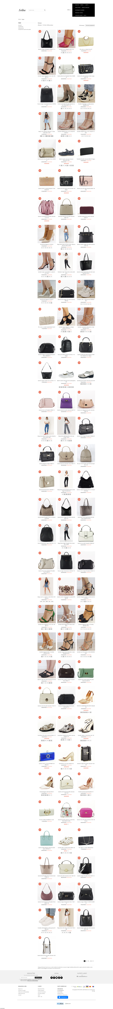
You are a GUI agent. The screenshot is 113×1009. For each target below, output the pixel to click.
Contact (19, 995)
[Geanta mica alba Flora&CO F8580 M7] (86, 533)
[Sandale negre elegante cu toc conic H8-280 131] (47, 65)
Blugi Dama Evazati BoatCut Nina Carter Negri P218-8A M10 (66, 490)
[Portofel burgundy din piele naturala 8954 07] (86, 206)
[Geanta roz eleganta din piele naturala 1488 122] (86, 399)
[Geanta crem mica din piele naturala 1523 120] (66, 781)
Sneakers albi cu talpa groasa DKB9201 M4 (85, 300)
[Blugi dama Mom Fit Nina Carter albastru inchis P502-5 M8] (47, 426)
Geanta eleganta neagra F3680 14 (46, 463)
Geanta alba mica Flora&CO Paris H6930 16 (66, 76)
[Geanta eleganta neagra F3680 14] (47, 453)
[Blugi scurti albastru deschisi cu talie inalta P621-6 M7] (47, 121)
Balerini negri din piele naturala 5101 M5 (47, 679)
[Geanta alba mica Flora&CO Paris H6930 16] (66, 65)
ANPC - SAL (40, 996)
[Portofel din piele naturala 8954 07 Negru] (86, 148)
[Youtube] (56, 978)
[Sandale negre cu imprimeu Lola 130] (86, 725)
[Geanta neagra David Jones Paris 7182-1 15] (66, 891)
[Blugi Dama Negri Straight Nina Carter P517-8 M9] (66, 533)
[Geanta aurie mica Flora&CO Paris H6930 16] (47, 148)
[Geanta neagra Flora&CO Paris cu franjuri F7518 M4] (86, 479)
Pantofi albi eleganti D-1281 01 (46, 299)
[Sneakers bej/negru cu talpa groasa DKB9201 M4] (86, 93)
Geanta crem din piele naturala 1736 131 (47, 705)
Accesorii (20, 25)
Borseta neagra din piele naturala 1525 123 (85, 764)
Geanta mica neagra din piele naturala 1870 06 (66, 300)
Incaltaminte (20, 26)
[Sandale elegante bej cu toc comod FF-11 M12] (86, 121)
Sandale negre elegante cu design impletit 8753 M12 (66, 327)
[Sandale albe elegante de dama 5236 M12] (66, 614)
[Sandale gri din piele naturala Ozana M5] (86, 370)
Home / (20, 19)
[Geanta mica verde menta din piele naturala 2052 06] (86, 669)
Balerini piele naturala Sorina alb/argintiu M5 (66, 381)
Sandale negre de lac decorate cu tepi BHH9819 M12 (66, 652)
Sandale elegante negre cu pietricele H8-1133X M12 (86, 597)
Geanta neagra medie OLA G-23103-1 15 (46, 380)
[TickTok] (59, 978)
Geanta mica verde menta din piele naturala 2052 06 (86, 680)
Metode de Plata (41, 988)
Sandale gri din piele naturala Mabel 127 (47, 735)
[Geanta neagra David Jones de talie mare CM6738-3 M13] (86, 261)
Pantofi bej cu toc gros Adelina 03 (66, 763)
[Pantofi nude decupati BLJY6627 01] (86, 781)
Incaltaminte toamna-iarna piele (24, 29)
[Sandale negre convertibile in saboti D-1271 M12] (47, 261)
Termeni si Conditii (21, 990)
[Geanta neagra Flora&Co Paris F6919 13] (86, 865)
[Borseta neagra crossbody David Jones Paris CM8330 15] (47, 344)
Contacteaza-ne (64, 997)
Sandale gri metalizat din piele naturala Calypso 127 (66, 736)
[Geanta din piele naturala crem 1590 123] (66, 865)
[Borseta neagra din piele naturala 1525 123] (86, 753)
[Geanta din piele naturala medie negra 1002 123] (86, 65)
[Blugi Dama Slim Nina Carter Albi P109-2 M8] (66, 917)
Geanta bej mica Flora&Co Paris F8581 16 (66, 463)
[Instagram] (61, 978)
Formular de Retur (41, 993)
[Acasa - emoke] (22, 10)
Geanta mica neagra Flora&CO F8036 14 (86, 570)
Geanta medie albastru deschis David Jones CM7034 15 (46, 848)
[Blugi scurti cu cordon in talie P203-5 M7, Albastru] (47, 586)
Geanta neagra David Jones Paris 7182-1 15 (66, 902)
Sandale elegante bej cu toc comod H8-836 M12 (66, 132)
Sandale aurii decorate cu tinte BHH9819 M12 (86, 652)
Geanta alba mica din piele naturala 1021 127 (47, 956)
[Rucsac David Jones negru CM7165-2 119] (47, 533)
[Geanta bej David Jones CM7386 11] (47, 479)
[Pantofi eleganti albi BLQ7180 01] (47, 781)
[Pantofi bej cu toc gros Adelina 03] (66, 753)
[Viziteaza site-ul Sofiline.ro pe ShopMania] (60, 1004)
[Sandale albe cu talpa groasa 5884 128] (66, 837)
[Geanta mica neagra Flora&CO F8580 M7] (86, 426)
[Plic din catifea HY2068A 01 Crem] (47, 809)
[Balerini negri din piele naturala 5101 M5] (47, 669)
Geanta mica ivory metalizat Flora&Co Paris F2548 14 (47, 571)
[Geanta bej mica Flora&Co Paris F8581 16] (66, 453)
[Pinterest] (54, 978)
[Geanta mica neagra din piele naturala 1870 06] (66, 289)
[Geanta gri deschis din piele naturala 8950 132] (66, 206)
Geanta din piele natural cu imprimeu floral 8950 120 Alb (66, 820)
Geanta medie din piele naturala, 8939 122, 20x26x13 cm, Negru (85, 355)
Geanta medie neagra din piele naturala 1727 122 (86, 245)
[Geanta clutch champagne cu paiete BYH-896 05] (66, 586)
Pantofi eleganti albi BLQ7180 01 (47, 791)
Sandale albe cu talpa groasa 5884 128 (66, 847)
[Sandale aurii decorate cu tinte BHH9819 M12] (86, 641)
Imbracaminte (21, 28)
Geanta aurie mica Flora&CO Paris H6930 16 (47, 159)
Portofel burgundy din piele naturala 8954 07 (86, 217)
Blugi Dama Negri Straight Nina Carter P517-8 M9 (66, 544)
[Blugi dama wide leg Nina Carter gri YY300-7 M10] (66, 426)
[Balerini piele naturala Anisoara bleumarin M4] (66, 148)
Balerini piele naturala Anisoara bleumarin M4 (66, 159)
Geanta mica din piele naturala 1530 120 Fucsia (86, 820)
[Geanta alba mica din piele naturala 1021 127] (47, 945)
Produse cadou (79, 12)
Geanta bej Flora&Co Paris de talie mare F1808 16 (46, 876)
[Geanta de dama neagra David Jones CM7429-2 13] (66, 695)
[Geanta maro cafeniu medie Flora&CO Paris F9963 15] (66, 669)
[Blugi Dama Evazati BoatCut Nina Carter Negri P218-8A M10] (66, 479)
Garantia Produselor (42, 992)
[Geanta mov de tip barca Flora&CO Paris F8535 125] (47, 891)
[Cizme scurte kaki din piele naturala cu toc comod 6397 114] (66, 93)
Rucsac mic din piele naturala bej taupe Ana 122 (86, 464)
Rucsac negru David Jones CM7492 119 (66, 570)
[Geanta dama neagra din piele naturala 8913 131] (66, 507)
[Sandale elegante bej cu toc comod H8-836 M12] (66, 121)
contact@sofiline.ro (82, 976)
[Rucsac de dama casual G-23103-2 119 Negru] (66, 344)
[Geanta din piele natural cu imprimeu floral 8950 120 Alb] (66, 809)
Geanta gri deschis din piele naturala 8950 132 (66, 217)
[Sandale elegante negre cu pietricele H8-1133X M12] (86, 586)
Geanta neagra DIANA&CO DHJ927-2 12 (46, 49)
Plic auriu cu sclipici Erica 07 (86, 49)
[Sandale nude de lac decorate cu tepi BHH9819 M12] (86, 316)
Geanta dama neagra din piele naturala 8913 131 (66, 518)
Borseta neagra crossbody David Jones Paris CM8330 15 (46, 355)
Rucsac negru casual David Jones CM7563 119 (47, 104)
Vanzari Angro (79, 15)
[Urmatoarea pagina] (93, 961)
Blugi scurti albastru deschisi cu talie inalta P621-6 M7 (47, 132)
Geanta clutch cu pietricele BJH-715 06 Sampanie (46, 189)
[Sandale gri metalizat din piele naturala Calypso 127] (66, 725)
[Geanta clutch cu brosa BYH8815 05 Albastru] (47, 753)
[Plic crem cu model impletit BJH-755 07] (47, 316)
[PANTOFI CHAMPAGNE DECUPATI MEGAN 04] (86, 695)
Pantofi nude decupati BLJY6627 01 (86, 791)
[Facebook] (51, 978)
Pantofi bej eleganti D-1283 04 (46, 244)
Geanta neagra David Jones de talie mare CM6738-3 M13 (86, 272)
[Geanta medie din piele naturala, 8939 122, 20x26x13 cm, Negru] (86, 344)
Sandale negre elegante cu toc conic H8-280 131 (46, 76)
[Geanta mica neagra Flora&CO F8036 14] (86, 560)
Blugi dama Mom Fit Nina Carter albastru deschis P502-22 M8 (66, 245)
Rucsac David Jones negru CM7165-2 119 (47, 543)
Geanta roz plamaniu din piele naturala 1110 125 (46, 217)
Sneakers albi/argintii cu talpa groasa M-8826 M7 (47, 928)
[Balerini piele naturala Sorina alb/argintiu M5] (66, 370)
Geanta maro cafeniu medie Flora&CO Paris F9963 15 (66, 680)
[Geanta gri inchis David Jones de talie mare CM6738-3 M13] (86, 507)
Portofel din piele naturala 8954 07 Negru (86, 159)
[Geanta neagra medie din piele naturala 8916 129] (86, 917)
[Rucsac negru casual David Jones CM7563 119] (47, 93)
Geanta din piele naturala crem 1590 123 (66, 875)
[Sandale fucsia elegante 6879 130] (66, 39)
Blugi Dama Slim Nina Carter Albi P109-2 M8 (66, 928)
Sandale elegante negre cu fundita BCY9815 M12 (86, 625)
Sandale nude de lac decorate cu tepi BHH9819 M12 (86, 327)
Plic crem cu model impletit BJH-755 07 (46, 327)
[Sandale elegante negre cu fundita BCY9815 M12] (86, 614)
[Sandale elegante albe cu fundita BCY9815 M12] (47, 641)
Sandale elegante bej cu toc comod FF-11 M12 (86, 132)
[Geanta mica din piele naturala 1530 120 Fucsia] (86, 809)
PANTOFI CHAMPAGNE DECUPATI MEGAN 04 (86, 706)
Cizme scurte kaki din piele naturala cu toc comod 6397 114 (66, 104)
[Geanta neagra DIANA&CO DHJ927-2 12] (47, 39)
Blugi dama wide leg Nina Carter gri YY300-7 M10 (66, 436)
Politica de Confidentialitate (32, 980)
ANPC (39, 995)
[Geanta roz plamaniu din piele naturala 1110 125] (47, 206)
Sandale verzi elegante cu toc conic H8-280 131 (46, 625)
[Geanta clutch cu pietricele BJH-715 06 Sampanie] (47, 178)
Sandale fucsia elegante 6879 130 (66, 49)
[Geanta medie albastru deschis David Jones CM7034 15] (47, 837)
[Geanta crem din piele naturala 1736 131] (47, 695)
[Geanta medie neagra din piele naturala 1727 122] (86, 234)
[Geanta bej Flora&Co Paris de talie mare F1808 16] (47, 865)
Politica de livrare (21, 993)
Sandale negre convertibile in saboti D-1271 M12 (46, 272)
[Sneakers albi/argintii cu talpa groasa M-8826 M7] (47, 917)
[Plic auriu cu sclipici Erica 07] (86, 39)
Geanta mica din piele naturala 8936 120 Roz (86, 189)
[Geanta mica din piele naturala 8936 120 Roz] (86, 178)
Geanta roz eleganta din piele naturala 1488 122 (85, 410)
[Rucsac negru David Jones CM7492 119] (66, 560)
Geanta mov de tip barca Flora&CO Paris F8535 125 (46, 902)
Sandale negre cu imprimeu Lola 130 (86, 735)
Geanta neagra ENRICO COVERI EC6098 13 (85, 902)
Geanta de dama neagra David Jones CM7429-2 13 (66, 706)
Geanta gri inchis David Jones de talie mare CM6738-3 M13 (86, 518)
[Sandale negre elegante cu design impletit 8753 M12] (66, 316)
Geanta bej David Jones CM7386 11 (46, 489)
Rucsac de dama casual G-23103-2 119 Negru (66, 355)
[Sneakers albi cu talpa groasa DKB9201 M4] (86, 289)
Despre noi (20, 988)
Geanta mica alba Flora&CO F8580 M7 (86, 543)
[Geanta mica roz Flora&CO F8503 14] (47, 399)
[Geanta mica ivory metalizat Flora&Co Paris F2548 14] (47, 560)
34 (90, 961)
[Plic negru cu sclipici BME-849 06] (86, 837)
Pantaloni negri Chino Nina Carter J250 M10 (66, 272)
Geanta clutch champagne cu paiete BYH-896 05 (66, 597)
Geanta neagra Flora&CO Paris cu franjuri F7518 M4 (86, 490)
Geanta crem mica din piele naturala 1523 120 (66, 792)
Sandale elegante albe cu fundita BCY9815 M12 (46, 652)
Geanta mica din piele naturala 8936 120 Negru (66, 189)
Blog (85, 15)
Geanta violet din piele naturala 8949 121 (66, 410)
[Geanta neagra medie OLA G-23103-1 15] (47, 370)
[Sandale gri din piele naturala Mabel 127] (47, 725)
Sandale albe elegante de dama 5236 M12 (66, 625)
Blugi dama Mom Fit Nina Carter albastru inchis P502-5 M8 (47, 436)
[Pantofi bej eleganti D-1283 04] (47, 234)
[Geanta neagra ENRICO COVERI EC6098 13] (86, 891)
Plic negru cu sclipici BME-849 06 (86, 847)
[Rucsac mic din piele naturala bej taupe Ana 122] (86, 453)
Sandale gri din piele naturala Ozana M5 (86, 380)
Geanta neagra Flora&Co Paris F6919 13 (85, 875)
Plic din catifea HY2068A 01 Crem (46, 819)
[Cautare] (45, 10)
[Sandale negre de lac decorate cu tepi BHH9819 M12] (66, 641)
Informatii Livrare (79, 10)
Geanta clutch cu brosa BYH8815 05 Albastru (46, 764)
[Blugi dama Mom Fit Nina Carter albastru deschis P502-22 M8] (66, 234)
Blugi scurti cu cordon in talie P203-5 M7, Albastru (47, 597)
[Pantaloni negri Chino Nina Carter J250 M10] (66, 261)
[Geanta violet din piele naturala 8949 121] (66, 399)
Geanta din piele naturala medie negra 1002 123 (85, 76)
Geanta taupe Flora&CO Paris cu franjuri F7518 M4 (47, 518)
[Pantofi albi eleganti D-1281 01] (47, 289)
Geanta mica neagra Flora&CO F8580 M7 (86, 436)
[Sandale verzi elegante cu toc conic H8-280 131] (47, 614)
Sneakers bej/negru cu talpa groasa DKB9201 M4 (86, 104)
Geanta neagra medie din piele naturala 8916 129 (86, 928)
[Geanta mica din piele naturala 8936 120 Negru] (66, 178)
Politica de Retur (41, 990)
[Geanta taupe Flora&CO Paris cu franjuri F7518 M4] (47, 507)
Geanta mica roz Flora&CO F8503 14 (46, 410)
